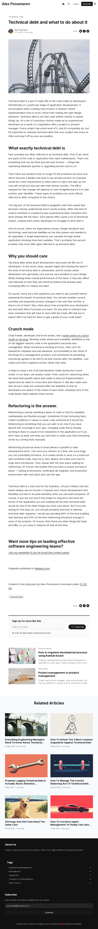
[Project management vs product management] (21, 676)
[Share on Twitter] (80, 31)
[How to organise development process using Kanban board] (21, 656)
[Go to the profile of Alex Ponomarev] (10, 31)
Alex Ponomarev (21, 30)
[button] (63, 3)
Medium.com (42, 568)
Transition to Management (21, 879)
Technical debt (16, 17)
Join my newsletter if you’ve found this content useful (38, 552)
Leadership (14, 875)
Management (15, 871)
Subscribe (87, 4)
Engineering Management (20, 867)
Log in (76, 4)
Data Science (15, 883)
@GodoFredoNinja (74, 924)
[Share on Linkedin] (88, 31)
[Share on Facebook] (84, 31)
